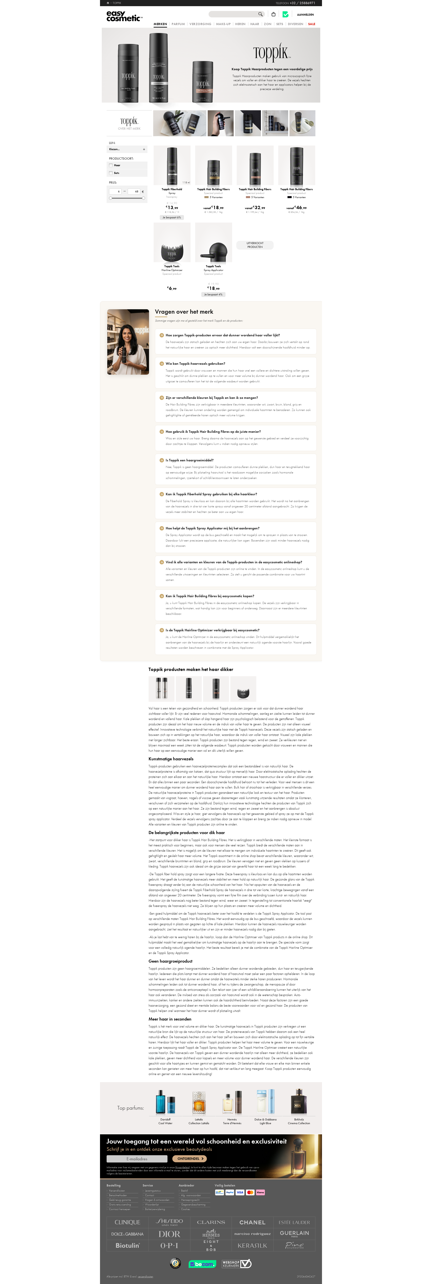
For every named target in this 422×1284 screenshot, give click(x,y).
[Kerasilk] (253, 1246)
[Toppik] (165, 65)
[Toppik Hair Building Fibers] (216, 689)
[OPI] (169, 1246)
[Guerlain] (294, 1234)
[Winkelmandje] (273, 14)
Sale (311, 24)
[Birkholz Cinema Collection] (298, 1102)
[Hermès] (211, 1234)
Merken (160, 24)
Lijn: (112, 143)
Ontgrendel (188, 1159)
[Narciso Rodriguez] (253, 1234)
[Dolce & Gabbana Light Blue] (265, 1102)
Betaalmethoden (118, 1195)
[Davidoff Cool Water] (165, 1102)
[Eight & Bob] (211, 1246)
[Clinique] (128, 1222)
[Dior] (169, 1234)
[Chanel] (253, 1222)
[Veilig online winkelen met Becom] (201, 1263)
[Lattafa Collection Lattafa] (198, 1102)
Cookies (185, 1209)
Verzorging (200, 24)
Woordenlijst (152, 1204)
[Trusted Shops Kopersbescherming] (175, 1263)
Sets (279, 24)
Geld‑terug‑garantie (120, 1200)
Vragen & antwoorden (157, 1200)
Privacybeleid (182, 1167)
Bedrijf (184, 1190)
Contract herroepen (119, 1209)
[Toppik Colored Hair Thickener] (162, 689)
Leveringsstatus (152, 1190)
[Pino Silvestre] (294, 1246)
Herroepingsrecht (190, 1200)
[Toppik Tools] (243, 689)
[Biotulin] (128, 1246)
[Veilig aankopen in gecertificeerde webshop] (236, 1264)
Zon (268, 24)
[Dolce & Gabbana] (128, 1234)
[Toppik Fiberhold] (189, 689)
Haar (254, 24)
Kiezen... (114, 149)
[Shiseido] (169, 1222)
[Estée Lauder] (294, 1222)
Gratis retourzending (120, 1204)
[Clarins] (211, 1222)
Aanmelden (305, 15)
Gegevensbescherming (193, 1204)
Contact (149, 1195)
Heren (240, 24)
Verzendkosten (117, 1190)
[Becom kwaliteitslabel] (285, 14)
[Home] (108, 3)
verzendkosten (145, 1276)
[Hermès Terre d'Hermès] (232, 1102)
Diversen (296, 24)
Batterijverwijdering (155, 1209)
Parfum (178, 24)
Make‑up (223, 24)
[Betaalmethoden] (265, 1192)
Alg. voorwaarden (191, 1195)
